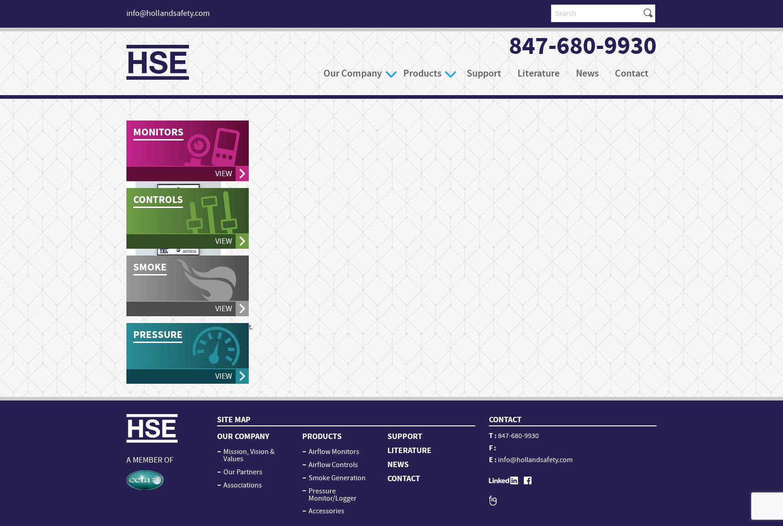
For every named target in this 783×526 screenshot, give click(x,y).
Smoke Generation (337, 478)
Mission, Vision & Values (249, 455)
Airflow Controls (333, 464)
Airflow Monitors (334, 451)
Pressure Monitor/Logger (333, 494)
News (587, 73)
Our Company (353, 73)
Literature (538, 73)
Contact (631, 73)
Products (422, 73)
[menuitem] (359, 73)
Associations (242, 485)
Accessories (326, 511)
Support (484, 73)
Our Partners (242, 472)
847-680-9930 (583, 45)
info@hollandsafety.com (168, 13)
